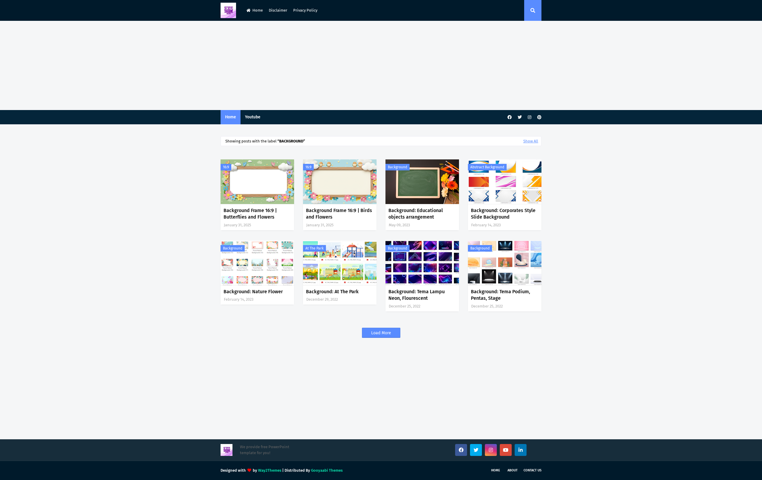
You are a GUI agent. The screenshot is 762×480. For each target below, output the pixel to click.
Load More (381, 332)
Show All (530, 141)
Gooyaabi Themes (327, 470)
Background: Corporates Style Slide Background (503, 214)
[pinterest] (538, 117)
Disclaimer (278, 10)
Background (397, 167)
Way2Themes (269, 470)
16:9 (226, 167)
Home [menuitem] (230, 117)
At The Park (314, 248)
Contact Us (532, 470)
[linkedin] (521, 450)
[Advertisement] (381, 65)
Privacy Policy (305, 10)
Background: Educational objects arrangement (415, 214)
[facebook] (509, 117)
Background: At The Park (332, 291)
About (513, 470)
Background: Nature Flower (253, 291)
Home (257, 10)
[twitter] (519, 117)
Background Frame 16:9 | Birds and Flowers (339, 214)
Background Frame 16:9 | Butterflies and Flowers (250, 214)
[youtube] (506, 450)
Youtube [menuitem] (252, 117)
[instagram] (529, 117)
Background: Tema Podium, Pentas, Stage (500, 295)
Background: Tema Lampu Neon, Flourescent (416, 295)
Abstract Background (487, 167)
